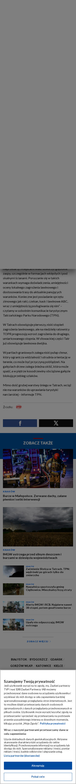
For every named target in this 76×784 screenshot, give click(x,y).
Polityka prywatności (52, 723)
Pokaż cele (37, 776)
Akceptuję (38, 765)
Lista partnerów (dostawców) (22, 755)
